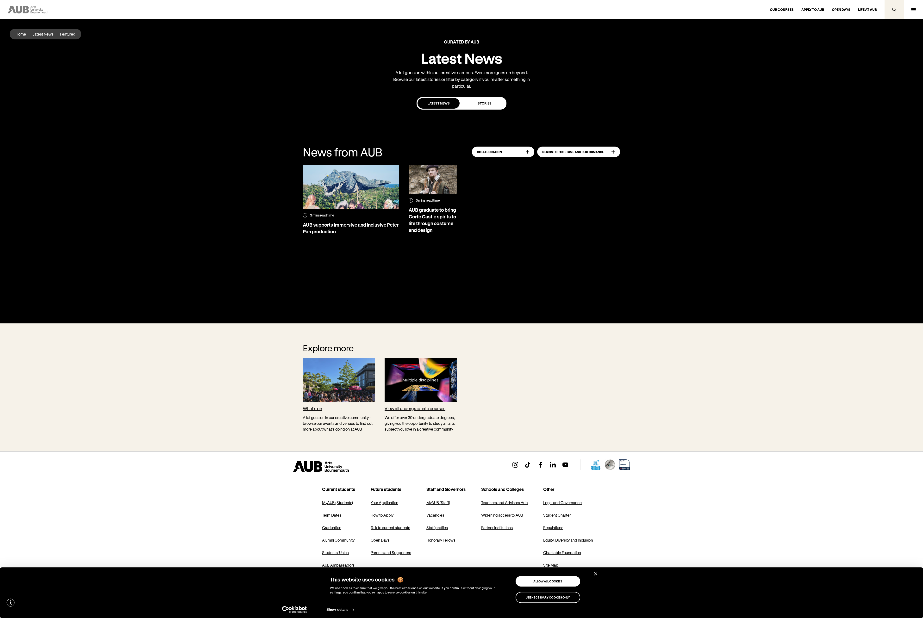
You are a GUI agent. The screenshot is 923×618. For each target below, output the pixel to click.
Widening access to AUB (502, 515)
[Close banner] (595, 573)
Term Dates (331, 515)
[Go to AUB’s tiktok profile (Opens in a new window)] (528, 464)
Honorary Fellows (440, 540)
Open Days (380, 540)
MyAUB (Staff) (438, 502)
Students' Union (335, 552)
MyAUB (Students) (337, 502)
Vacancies (435, 515)
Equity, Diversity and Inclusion (568, 540)
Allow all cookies (547, 581)
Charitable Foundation (562, 552)
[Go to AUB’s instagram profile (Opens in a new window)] (515, 464)
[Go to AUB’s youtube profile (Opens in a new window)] (565, 464)
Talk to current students (390, 527)
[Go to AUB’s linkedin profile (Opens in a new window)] (553, 464)
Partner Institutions (497, 527)
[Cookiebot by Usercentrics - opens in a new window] (295, 609)
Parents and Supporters (391, 552)
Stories (485, 103)
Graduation (331, 527)
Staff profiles (437, 527)
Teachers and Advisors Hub (504, 502)
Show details (337, 609)
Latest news (439, 103)
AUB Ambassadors (338, 565)
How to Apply (382, 515)
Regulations (553, 527)
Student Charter (557, 515)
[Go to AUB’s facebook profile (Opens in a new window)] (540, 464)
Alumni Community (338, 540)
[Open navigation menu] (913, 9)
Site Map (550, 565)
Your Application (384, 502)
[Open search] (894, 9)
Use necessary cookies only (548, 597)
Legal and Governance (562, 502)
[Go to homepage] (331, 466)
